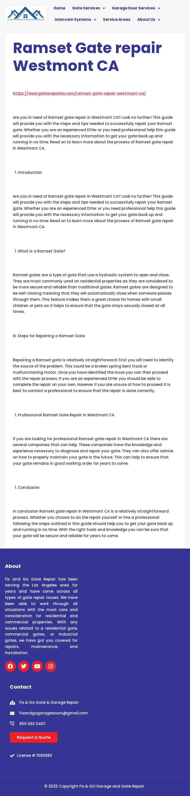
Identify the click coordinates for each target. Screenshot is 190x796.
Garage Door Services (133, 8)
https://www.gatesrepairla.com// (79, 93)
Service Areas (116, 19)
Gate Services (86, 8)
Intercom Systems (73, 19)
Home (59, 8)
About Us (146, 19)
